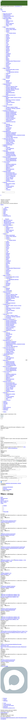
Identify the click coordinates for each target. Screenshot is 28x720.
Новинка (5, 402)
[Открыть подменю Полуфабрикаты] (11, 340)
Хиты (4, 211)
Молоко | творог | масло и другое (13, 97)
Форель (7, 35)
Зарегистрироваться (12, 448)
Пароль (2, 444)
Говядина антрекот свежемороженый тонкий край (12, 548)
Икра (4, 79)
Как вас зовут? (4, 469)
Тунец (7, 41)
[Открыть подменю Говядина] (11, 278)
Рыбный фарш (9, 136)
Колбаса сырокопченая (11, 112)
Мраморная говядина (14, 71)
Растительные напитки (11, 173)
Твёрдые (8, 124)
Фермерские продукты (8, 16)
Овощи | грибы (9, 178)
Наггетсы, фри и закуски (12, 137)
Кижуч (7, 58)
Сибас (7, 34)
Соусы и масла (6, 161)
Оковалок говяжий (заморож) (7, 587)
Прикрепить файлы (22, 460)
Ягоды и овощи (7, 156)
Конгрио (8, 56)
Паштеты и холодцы (10, 121)
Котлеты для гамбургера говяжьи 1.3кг (10, 596)
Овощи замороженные (11, 160)
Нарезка (8, 130)
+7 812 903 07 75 (18, 6)
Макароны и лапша (10, 183)
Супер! (2, 452)
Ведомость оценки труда (9, 707)
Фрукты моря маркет (8, 487)
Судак (7, 44)
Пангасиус (8, 63)
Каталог (4, 11)
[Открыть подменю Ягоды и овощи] (11, 366)
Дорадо (7, 30)
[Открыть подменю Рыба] (6, 234)
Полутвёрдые (9, 125)
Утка (7, 74)
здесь (24, 446)
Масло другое (9, 166)
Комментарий (4, 480)
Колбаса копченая (10, 115)
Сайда (7, 39)
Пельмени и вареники (11, 132)
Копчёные (8, 128)
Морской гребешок (10, 90)
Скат (7, 45)
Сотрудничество (7, 704)
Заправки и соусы (10, 143)
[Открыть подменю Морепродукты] (11, 292)
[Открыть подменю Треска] (10, 239)
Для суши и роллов (10, 141)
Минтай (8, 50)
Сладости (8, 189)
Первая (5, 505)
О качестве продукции (8, 705)
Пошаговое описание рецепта (7, 459)
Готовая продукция (7, 144)
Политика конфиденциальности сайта (9, 717)
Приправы (8, 170)
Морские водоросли (10, 95)
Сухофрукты (9, 187)
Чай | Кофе (8, 149)
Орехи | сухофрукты (10, 176)
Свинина (8, 73)
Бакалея (8, 179)
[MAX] (2, 416)
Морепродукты (9, 20)
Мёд (7, 188)
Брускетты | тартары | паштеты (13, 108)
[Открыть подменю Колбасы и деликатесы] (14, 319)
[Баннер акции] (14, 3)
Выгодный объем (7, 18)
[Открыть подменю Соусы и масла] (11, 371)
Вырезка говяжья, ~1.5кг (6, 561)
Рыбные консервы (10, 152)
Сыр (7, 103)
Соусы (7, 162)
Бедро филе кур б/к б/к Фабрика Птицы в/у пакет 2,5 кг (13, 632)
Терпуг (7, 51)
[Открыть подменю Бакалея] (7, 392)
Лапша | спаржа (9, 142)
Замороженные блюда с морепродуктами (15, 135)
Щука (7, 52)
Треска (7, 31)
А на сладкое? (9, 104)
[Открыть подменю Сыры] (7, 331)
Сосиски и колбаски (10, 118)
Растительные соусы (10, 175)
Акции (4, 208)
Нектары (8, 147)
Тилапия (8, 67)
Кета (7, 57)
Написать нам (4, 713)
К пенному (8, 109)
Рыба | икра (8, 101)
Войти (2, 204)
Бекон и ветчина (10, 119)
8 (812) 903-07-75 (4, 712)
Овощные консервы (10, 154)
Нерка (7, 65)
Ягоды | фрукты (9, 177)
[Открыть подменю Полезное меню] (11, 381)
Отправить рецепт (4, 470)
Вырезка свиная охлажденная (7, 535)
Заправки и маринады (11, 164)
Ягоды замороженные (11, 159)
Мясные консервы (10, 153)
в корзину (3, 525)
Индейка (8, 76)
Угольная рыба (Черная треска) (13, 61)
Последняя (5, 511)
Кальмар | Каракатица (11, 87)
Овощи (7, 22)
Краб (7, 93)
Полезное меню (7, 171)
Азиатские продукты (8, 138)
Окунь (7, 36)
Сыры (7, 25)
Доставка (5, 214)
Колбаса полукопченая (11, 114)
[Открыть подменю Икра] (6, 287)
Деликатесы (9, 120)
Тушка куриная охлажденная (7, 661)
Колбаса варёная (10, 116)
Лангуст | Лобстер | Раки (11, 86)
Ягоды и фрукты (10, 23)
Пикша (7, 47)
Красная (8, 80)
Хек (7, 42)
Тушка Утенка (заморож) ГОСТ (8, 522)
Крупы (7, 184)
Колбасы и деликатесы (8, 110)
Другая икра (9, 82)
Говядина (8, 70)
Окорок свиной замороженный (8, 609)
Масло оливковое (10, 165)
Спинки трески (12, 33)
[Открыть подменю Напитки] (8, 355)
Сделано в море (7, 17)
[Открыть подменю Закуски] (8, 314)
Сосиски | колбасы (10, 102)
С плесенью (8, 127)
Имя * (2, 475)
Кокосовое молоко (10, 139)
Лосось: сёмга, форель (11, 29)
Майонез (8, 167)
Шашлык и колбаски (11, 133)
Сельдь (7, 48)
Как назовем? (4, 456)
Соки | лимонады (10, 148)
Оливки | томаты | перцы (12, 107)
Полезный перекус (10, 181)
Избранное (5, 408)
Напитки (5, 145)
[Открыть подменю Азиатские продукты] (14, 347)
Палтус (7, 40)
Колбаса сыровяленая (11, 113)
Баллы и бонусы (7, 215)
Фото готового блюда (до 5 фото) (8, 460)
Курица (7, 78)
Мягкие (8, 126)
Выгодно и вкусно (7, 13)
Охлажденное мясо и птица (12, 69)
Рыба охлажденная (10, 28)
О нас (4, 404)
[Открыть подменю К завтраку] (9, 304)
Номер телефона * (5, 477)
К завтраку (5, 96)
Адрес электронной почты (7, 442)
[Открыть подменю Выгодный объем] (12, 225)
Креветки (8, 85)
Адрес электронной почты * (7, 476)
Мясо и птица (6, 68)
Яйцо (7, 98)
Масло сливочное (10, 169)
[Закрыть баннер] (26, 360)
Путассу (8, 64)
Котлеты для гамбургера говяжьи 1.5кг (10, 619)
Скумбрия (8, 53)
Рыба (7, 19)
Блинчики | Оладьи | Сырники (13, 99)
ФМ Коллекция (6, 14)
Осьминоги (8, 91)
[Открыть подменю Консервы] (8, 360)
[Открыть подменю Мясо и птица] (10, 275)
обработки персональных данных (13, 483)
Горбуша (8, 37)
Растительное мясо (10, 172)
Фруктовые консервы (11, 155)
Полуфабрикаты (7, 131)
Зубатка (8, 54)
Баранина (8, 75)
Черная (7, 81)
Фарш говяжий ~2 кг (5, 574)
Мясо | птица (9, 24)
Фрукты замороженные (11, 158)
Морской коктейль (10, 92)
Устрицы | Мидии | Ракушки (12, 88)
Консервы (5, 150)
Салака (7, 62)
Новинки (5, 209)
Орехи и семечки (10, 186)
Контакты (5, 409)
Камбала (8, 46)
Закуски (5, 105)
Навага (7, 59)
